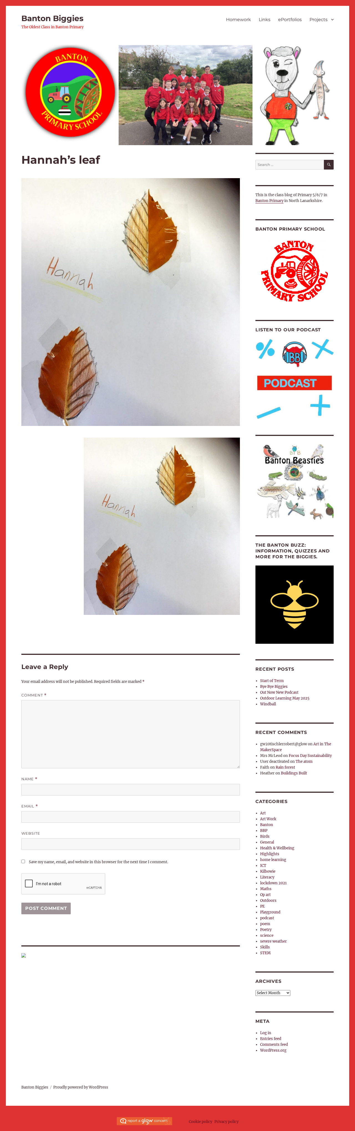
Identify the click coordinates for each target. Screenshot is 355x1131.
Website (30, 833)
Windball (268, 704)
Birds (265, 836)
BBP (263, 830)
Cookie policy (200, 1121)
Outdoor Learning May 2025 (285, 698)
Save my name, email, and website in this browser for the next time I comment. (98, 862)
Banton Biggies (52, 18)
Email (29, 806)
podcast (267, 918)
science (266, 935)
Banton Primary (269, 200)
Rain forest (285, 767)
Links (264, 19)
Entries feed (270, 1038)
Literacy (267, 877)
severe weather (273, 941)
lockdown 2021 (273, 883)
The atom (304, 761)
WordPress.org (273, 1050)
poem (265, 924)
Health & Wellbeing (277, 848)
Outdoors (268, 900)
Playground (270, 912)
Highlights (269, 854)
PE (262, 906)
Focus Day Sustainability (310, 755)
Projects (319, 19)
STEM (265, 953)
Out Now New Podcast (279, 692)
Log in (265, 1033)
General (267, 842)
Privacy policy (226, 1121)
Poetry (266, 929)
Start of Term (272, 680)
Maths (266, 889)
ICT (263, 865)
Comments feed (274, 1044)
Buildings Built (294, 773)
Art (263, 813)
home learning (273, 859)
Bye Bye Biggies (274, 686)
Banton (266, 824)
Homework (238, 19)
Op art (265, 894)
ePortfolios (290, 19)
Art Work (268, 819)
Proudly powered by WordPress (80, 1087)
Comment (34, 695)
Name (29, 779)
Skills (265, 947)
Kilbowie (267, 871)
